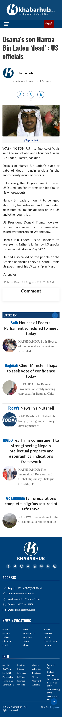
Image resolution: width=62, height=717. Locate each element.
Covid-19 (6, 645)
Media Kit (6, 673)
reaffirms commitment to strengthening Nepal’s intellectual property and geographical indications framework (31, 451)
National (6, 633)
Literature (48, 645)
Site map (21, 681)
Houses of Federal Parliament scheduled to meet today (31, 328)
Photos (26, 645)
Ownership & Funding (53, 698)
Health (47, 637)
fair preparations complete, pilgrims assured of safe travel (31, 503)
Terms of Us (7, 681)
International (29, 633)
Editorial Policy (51, 666)
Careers (36, 677)
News (25, 629)
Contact (35, 665)
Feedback (36, 673)
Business (48, 633)
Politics (47, 629)
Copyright (36, 681)
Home (5, 629)
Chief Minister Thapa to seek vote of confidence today (31, 370)
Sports (26, 641)
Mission (20, 669)
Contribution (8, 684)
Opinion (6, 637)
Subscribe (21, 673)
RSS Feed (21, 677)
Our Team (6, 669)
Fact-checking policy (53, 691)
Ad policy (36, 684)
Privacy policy (53, 679)
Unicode (21, 684)
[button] (54, 701)
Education (6, 641)
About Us (6, 665)
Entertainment (50, 641)
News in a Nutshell (31, 408)
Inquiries (21, 665)
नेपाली (48, 24)
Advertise (36, 669)
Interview (27, 637)
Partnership (7, 677)
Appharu (55, 707)
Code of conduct (50, 673)
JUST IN (10, 315)
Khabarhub (25, 73)
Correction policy (52, 684)
